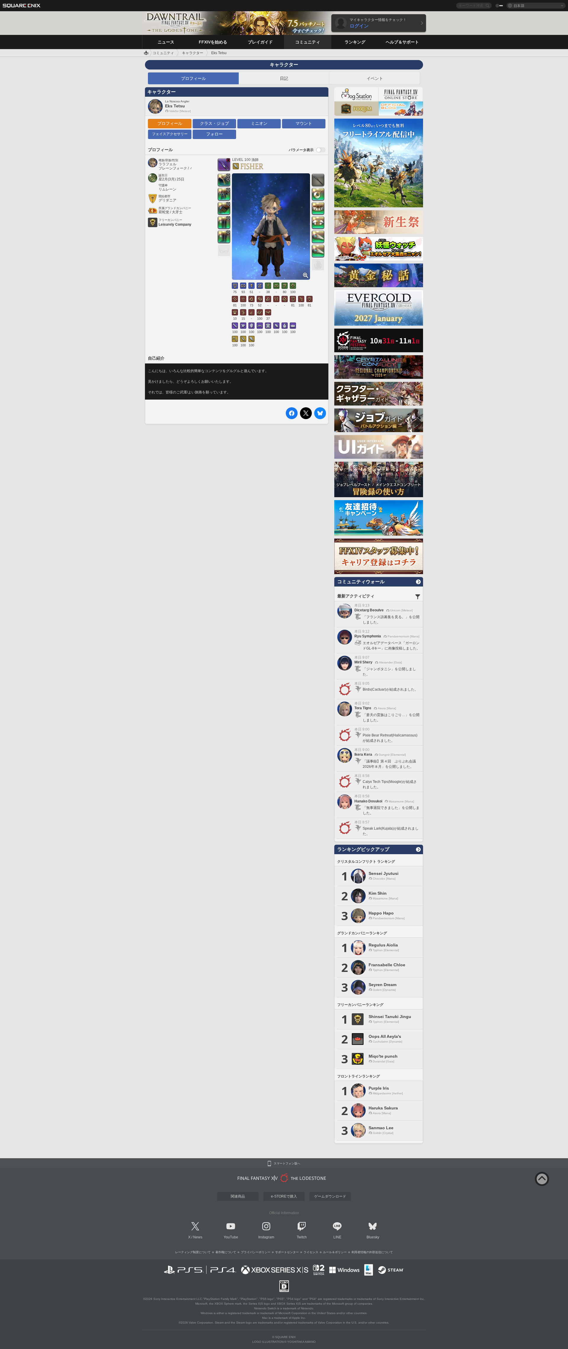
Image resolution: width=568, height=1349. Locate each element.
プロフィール (193, 78)
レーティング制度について (193, 1252)
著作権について (225, 1252)
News (197, 1237)
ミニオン (259, 123)
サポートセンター (287, 1252)
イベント (375, 78)
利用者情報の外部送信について (372, 1252)
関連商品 (238, 1196)
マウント (304, 123)
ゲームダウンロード (330, 1196)
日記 (284, 78)
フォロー (214, 134)
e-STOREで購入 (284, 1196)
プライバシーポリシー (255, 1252)
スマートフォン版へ (287, 1163)
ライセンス (311, 1252)
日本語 (519, 5)
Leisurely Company (175, 224)
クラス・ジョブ (214, 123)
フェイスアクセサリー (170, 134)
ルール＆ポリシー (335, 1252)
